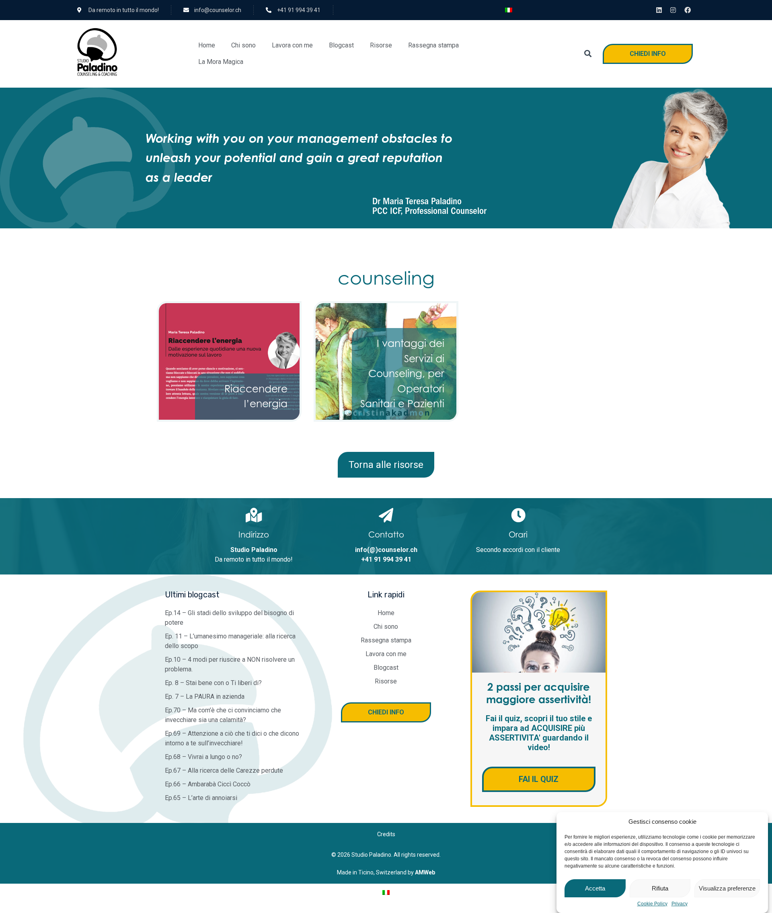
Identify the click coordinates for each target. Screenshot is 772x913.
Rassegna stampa (433, 45)
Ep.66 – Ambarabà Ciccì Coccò (207, 784)
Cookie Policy (652, 904)
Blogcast (341, 45)
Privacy (679, 904)
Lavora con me (292, 45)
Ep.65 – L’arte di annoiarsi (201, 798)
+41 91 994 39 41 (386, 559)
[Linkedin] (659, 10)
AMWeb (425, 872)
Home (206, 45)
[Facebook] (687, 10)
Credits (386, 834)
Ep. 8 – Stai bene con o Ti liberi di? (213, 683)
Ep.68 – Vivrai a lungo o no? (203, 757)
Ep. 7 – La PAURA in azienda (204, 696)
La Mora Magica (220, 62)
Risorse (381, 45)
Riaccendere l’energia (255, 396)
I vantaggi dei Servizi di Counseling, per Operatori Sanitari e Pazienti (402, 373)
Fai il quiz (538, 779)
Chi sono (243, 45)
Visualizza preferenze (727, 888)
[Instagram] (673, 10)
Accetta (595, 888)
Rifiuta (660, 888)
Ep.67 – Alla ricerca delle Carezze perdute (224, 770)
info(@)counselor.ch (386, 550)
